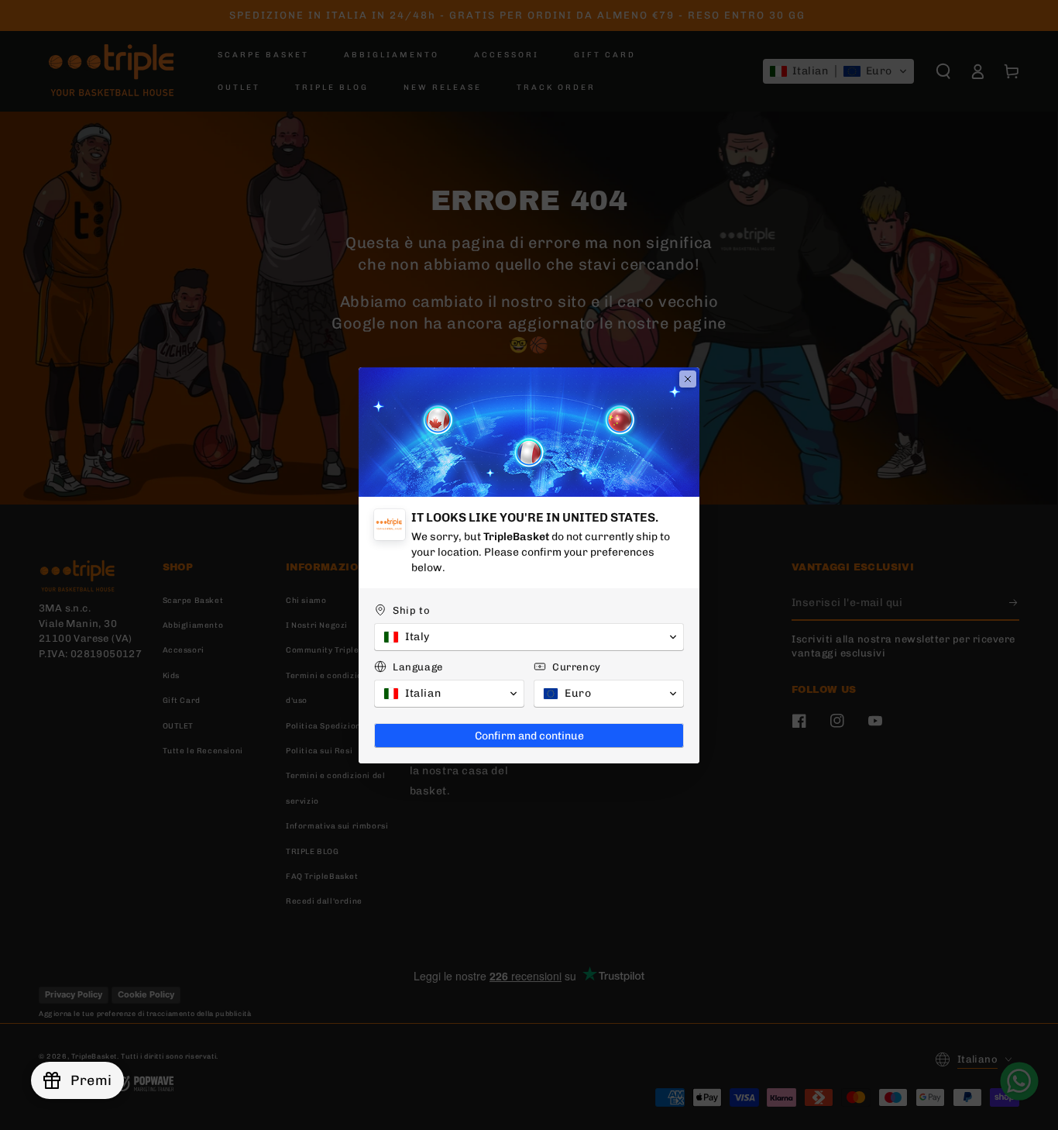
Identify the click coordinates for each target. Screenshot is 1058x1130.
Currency (576, 667)
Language (418, 667)
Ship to (411, 610)
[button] (529, 637)
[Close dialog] (687, 379)
